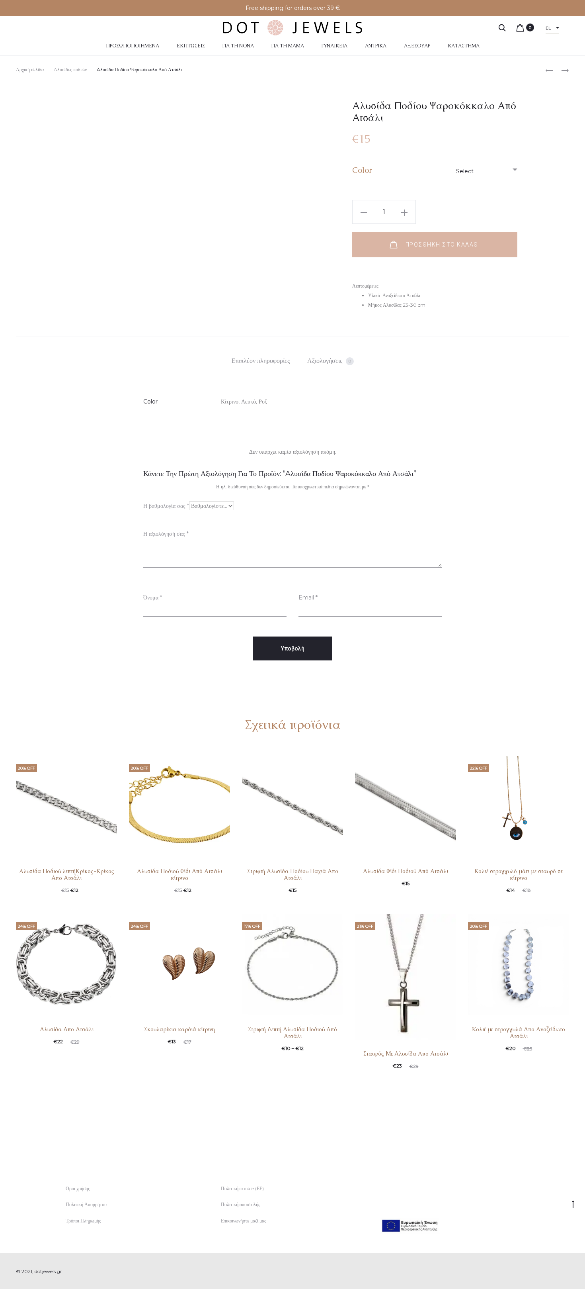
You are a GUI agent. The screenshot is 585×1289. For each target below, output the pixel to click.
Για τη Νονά (238, 46)
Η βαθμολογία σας (166, 505)
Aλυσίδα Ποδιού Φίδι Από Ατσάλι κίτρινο (179, 875)
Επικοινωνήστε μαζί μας (243, 1221)
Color (362, 170)
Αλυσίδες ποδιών (70, 69)
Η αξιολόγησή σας (166, 533)
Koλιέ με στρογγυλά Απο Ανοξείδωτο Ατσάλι (518, 1033)
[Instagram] (567, 1271)
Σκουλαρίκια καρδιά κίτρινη (179, 1029)
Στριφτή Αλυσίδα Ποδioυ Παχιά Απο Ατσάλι (292, 875)
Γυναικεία (334, 46)
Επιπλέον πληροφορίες (261, 360)
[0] (520, 27)
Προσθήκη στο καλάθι (442, 244)
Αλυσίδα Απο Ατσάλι (67, 1029)
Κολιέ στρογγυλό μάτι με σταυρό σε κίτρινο (518, 875)
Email (308, 597)
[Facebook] (549, 1271)
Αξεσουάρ (417, 46)
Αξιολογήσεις (329, 360)
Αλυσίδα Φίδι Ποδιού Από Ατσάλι (405, 871)
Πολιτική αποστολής (240, 1204)
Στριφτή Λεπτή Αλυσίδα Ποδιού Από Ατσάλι (292, 1033)
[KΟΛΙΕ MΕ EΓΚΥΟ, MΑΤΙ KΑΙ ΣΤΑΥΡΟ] (549, 70)
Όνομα (152, 597)
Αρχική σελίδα (30, 69)
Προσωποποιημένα (132, 46)
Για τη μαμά (287, 46)
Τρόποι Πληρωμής (83, 1221)
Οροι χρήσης (78, 1188)
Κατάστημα (464, 46)
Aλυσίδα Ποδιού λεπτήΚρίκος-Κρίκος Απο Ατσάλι (66, 875)
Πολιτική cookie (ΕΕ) (242, 1188)
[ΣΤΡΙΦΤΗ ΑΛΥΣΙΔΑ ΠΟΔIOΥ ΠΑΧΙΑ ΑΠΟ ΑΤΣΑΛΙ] (561, 70)
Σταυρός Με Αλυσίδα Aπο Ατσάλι (405, 1053)
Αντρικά (375, 46)
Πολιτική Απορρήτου (86, 1204)
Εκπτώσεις (191, 46)
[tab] (261, 361)
